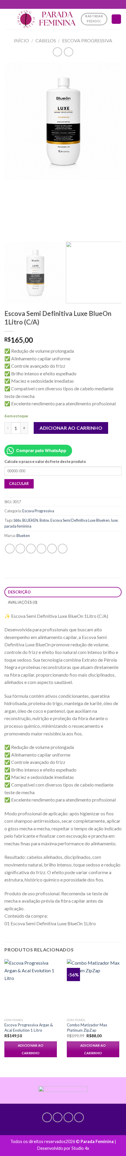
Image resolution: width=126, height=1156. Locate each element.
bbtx (17, 520)
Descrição (19, 592)
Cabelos (45, 40)
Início (21, 40)
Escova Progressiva (87, 40)
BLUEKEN (30, 520)
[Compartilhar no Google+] (62, 548)
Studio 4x (80, 1148)
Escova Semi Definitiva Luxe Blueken (80, 520)
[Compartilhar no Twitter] (31, 548)
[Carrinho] (116, 19)
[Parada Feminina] (46, 19)
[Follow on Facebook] (47, 1117)
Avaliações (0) (23, 602)
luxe (114, 520)
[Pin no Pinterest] (52, 548)
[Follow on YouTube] (79, 1117)
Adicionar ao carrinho (71, 428)
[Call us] (68, 1117)
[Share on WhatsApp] (10, 548)
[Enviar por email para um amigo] (41, 548)
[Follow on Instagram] (57, 1117)
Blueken (23, 535)
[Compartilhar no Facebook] (20, 548)
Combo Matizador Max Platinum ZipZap (87, 1028)
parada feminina (17, 526)
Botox (44, 520)
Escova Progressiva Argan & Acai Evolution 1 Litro (28, 1028)
